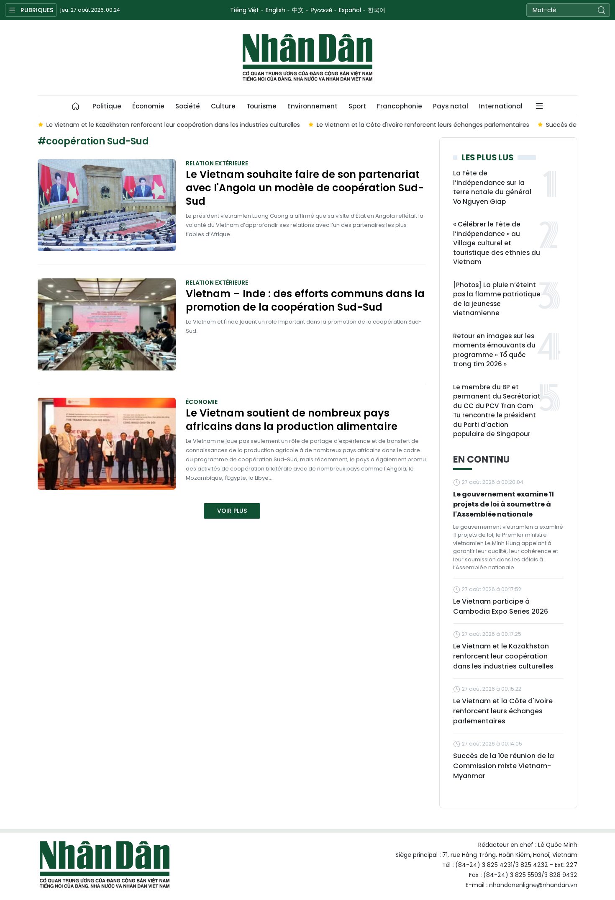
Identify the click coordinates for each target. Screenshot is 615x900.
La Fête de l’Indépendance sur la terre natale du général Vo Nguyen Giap (492, 187)
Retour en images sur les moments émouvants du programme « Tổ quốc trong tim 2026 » (494, 350)
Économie (148, 106)
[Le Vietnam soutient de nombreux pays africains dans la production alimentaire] (107, 444)
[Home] (76, 106)
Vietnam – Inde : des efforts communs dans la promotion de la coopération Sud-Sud (305, 300)
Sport (357, 106)
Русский (321, 10)
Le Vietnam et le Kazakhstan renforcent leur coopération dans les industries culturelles (503, 656)
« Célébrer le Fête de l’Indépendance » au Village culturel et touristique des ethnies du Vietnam (496, 243)
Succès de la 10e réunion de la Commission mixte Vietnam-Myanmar (503, 766)
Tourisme (261, 106)
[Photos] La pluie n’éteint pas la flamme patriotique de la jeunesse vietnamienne (497, 299)
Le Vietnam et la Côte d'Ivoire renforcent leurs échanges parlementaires (503, 711)
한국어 (376, 10)
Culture (223, 106)
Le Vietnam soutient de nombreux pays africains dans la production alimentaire (291, 419)
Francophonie (399, 106)
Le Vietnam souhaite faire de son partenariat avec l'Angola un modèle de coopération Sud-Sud (305, 188)
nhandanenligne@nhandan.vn (533, 885)
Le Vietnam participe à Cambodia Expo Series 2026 (500, 606)
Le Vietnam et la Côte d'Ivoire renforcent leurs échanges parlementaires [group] (422, 125)
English (275, 10)
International (501, 106)
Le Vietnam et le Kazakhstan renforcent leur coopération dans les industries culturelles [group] (173, 125)
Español (350, 10)
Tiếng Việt (244, 10)
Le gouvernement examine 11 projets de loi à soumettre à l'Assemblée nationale (503, 504)
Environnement (312, 106)
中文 (298, 10)
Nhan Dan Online (307, 58)
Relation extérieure (217, 163)
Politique (106, 106)
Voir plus (232, 511)
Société (187, 106)
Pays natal (450, 106)
